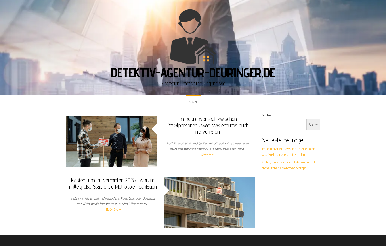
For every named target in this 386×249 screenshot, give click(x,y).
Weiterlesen (207, 155)
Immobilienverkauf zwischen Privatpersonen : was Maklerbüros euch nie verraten (208, 125)
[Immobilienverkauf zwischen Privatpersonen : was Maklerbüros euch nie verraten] (111, 141)
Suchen (267, 115)
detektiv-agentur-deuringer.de (193, 72)
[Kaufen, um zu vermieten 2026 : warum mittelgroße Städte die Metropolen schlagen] (209, 202)
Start (193, 102)
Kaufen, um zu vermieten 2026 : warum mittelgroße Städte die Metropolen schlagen (113, 183)
